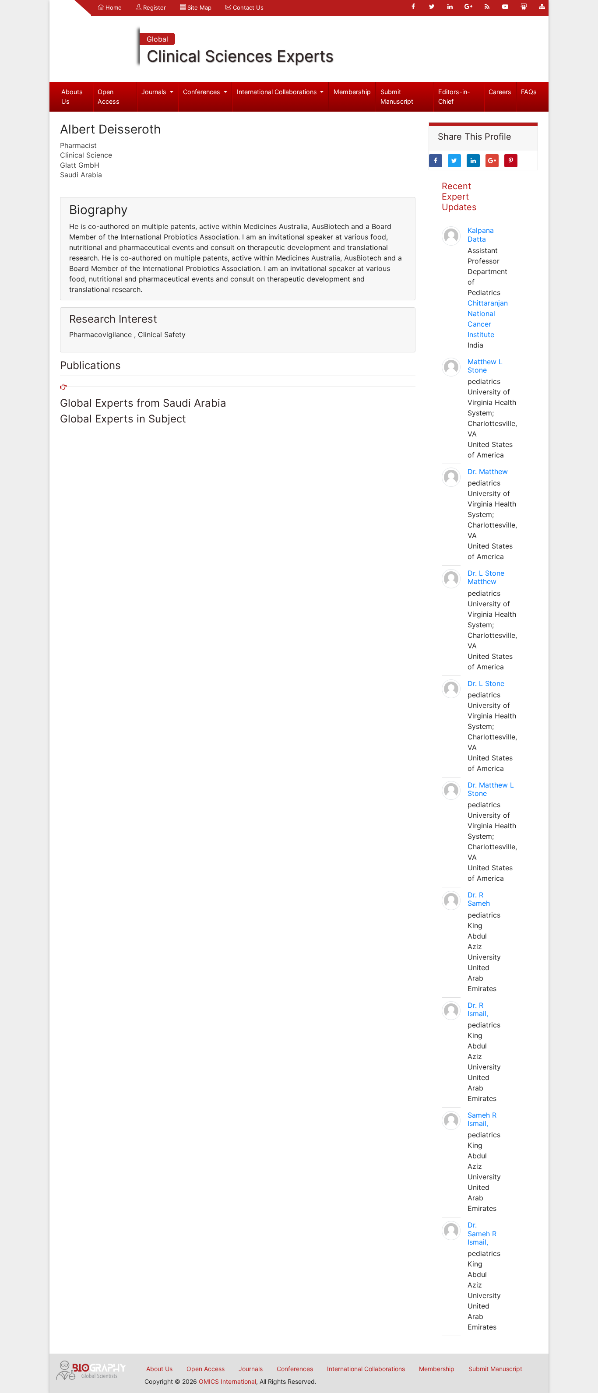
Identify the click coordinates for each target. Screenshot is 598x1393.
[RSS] (486, 6)
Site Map (198, 7)
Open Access (109, 96)
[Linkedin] (450, 6)
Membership (352, 91)
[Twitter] (431, 6)
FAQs (529, 91)
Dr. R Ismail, (478, 1009)
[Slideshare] (523, 6)
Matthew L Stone (485, 365)
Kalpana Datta (481, 234)
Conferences (202, 91)
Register (153, 7)
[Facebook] (413, 6)
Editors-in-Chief (454, 96)
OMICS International (227, 1381)
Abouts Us (72, 96)
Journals (154, 91)
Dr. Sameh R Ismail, (482, 1233)
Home (113, 7)
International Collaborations (278, 91)
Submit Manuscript (396, 96)
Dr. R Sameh (479, 899)
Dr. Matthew (488, 471)
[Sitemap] (542, 6)
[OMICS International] (91, 1369)
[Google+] (468, 6)
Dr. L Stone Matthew (486, 577)
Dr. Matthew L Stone (491, 789)
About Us (159, 1368)
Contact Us (247, 7)
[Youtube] (505, 6)
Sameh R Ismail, (482, 1119)
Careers (500, 91)
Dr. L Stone (486, 683)
